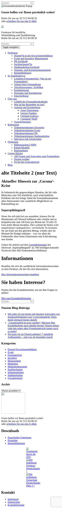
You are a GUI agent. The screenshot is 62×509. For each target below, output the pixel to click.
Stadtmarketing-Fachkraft (26, 67)
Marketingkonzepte (17, 366)
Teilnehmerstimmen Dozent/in (29, 127)
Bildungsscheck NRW (25, 144)
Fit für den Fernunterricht (26, 162)
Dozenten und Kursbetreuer (28, 93)
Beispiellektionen (22, 73)
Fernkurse (13, 52)
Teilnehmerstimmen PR (26, 133)
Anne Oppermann (29, 110)
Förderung (13, 142)
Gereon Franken (28, 113)
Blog (10, 165)
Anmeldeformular (38, 244)
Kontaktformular (16, 505)
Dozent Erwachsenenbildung (22, 349)
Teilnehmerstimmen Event (27, 130)
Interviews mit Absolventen (27, 139)
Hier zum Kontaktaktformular (16, 298)
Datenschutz (14, 502)
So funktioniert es (16, 75)
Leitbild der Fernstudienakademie (31, 101)
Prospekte (12, 440)
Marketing (13, 363)
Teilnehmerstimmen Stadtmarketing (31, 136)
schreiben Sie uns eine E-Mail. (21, 21)
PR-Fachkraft (21, 61)
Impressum (13, 499)
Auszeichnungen (22, 121)
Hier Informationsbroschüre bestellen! (20, 274)
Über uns (12, 98)
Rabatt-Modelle (22, 147)
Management (14, 361)
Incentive (12, 358)
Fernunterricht (15, 355)
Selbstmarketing (16, 372)
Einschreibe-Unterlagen (19, 437)
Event (11, 352)
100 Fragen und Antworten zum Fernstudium (36, 156)
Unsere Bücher (15, 153)
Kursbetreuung (21, 90)
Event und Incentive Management (31, 58)
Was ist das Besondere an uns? (29, 104)
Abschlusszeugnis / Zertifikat (28, 87)
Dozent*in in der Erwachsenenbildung (33, 55)
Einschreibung (21, 96)
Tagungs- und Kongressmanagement (32, 70)
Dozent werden (21, 159)
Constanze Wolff (28, 119)
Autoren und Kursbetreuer (27, 107)
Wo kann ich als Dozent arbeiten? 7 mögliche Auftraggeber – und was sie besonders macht (30, 335)
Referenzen (13, 124)
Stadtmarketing (15, 375)
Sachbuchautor (15, 369)
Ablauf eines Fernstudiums (27, 84)
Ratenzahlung (21, 150)
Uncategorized (15, 378)
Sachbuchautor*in (23, 64)
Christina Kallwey (29, 116)
